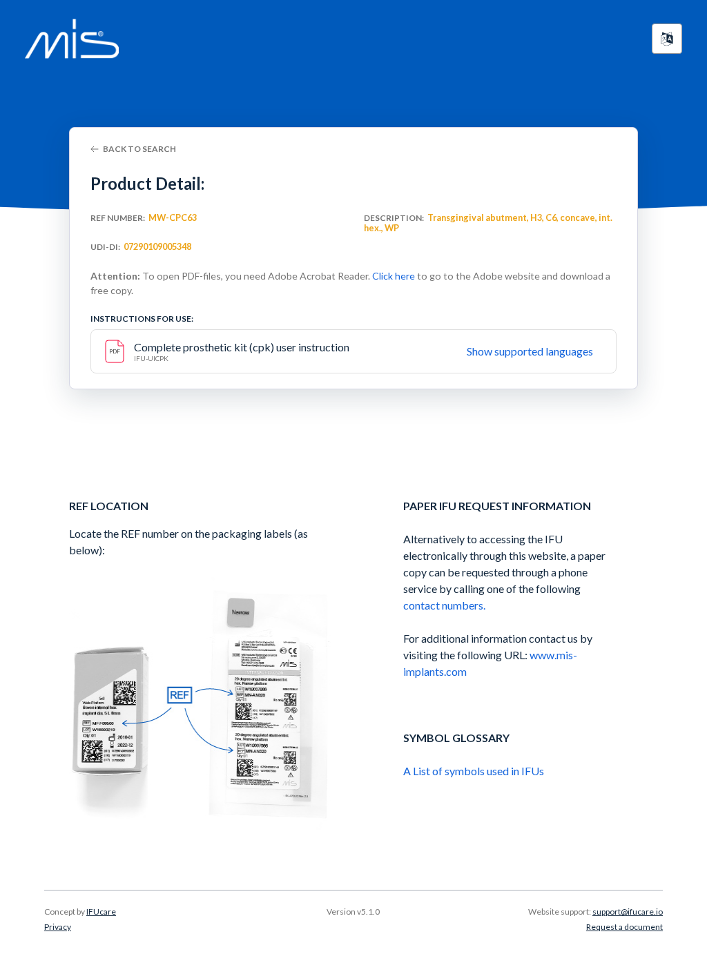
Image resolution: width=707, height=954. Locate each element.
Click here (393, 276)
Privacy (57, 927)
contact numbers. (444, 605)
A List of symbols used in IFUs (473, 770)
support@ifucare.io (627, 911)
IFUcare (101, 911)
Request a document (624, 927)
